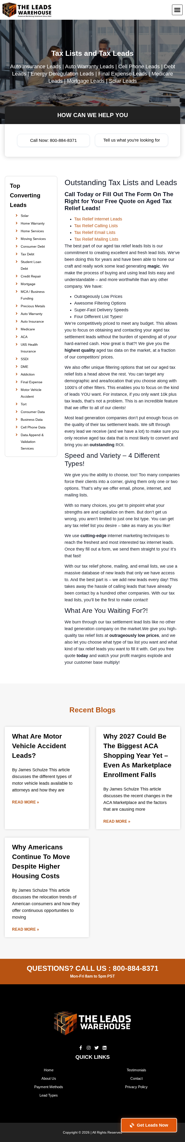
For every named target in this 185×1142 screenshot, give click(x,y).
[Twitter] (96, 1048)
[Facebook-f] (81, 1048)
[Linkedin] (104, 1048)
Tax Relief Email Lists (94, 232)
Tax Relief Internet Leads (98, 219)
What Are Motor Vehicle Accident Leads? (39, 746)
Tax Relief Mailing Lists (96, 239)
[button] (177, 10)
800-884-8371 (136, 968)
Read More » (25, 802)
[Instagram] (88, 1048)
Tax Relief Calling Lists (96, 225)
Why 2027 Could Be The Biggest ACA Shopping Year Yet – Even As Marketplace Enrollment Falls (137, 755)
